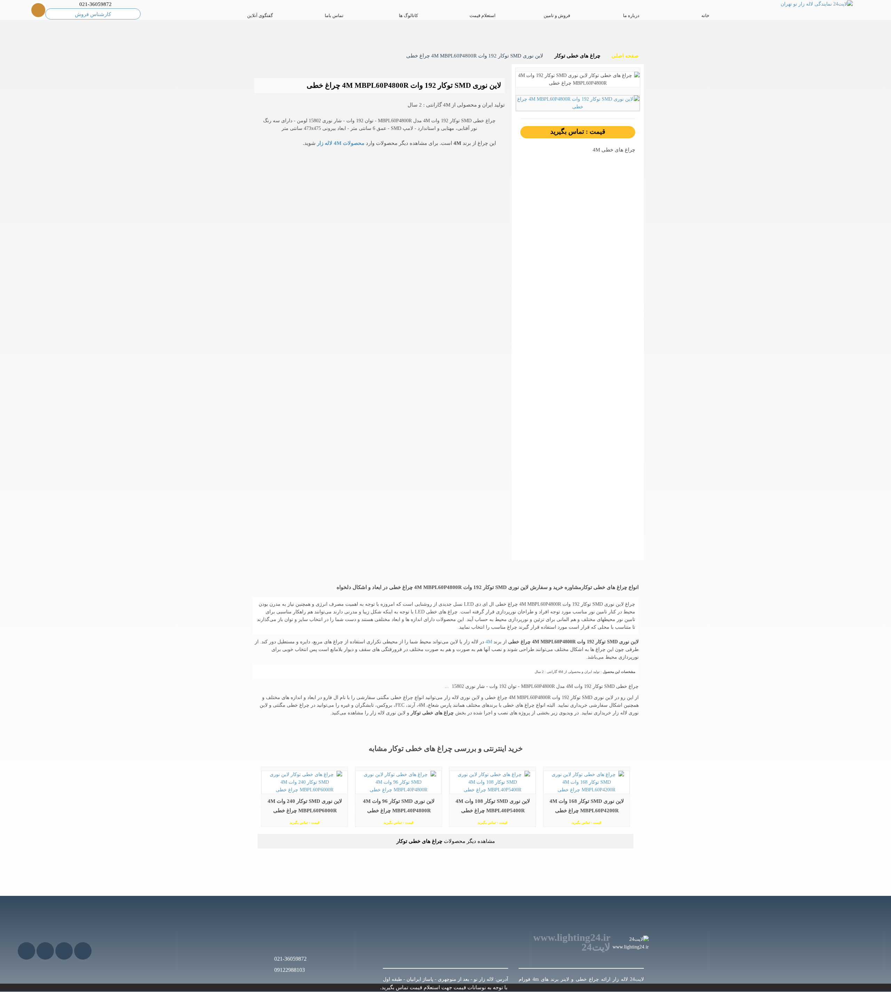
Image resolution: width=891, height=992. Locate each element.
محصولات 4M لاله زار (340, 143)
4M (488, 641)
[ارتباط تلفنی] (35, 978)
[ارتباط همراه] (17, 978)
